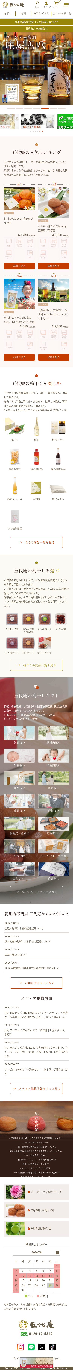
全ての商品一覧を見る (40, 542)
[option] (36, 68)
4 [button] (34, 109)
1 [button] (8, 109)
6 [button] (50, 109)
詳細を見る (19, 266)
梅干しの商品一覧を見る (39, 665)
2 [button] (17, 109)
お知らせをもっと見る (40, 983)
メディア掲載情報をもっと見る (40, 1088)
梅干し (8, 13)
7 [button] (59, 109)
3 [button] (25, 109)
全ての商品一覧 (62, 13)
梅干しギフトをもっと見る (40, 891)
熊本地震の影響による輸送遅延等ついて (36, 22)
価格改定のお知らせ (37, 28)
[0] (56, 5)
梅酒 (23, 13)
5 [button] (42, 109)
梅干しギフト (41, 13)
